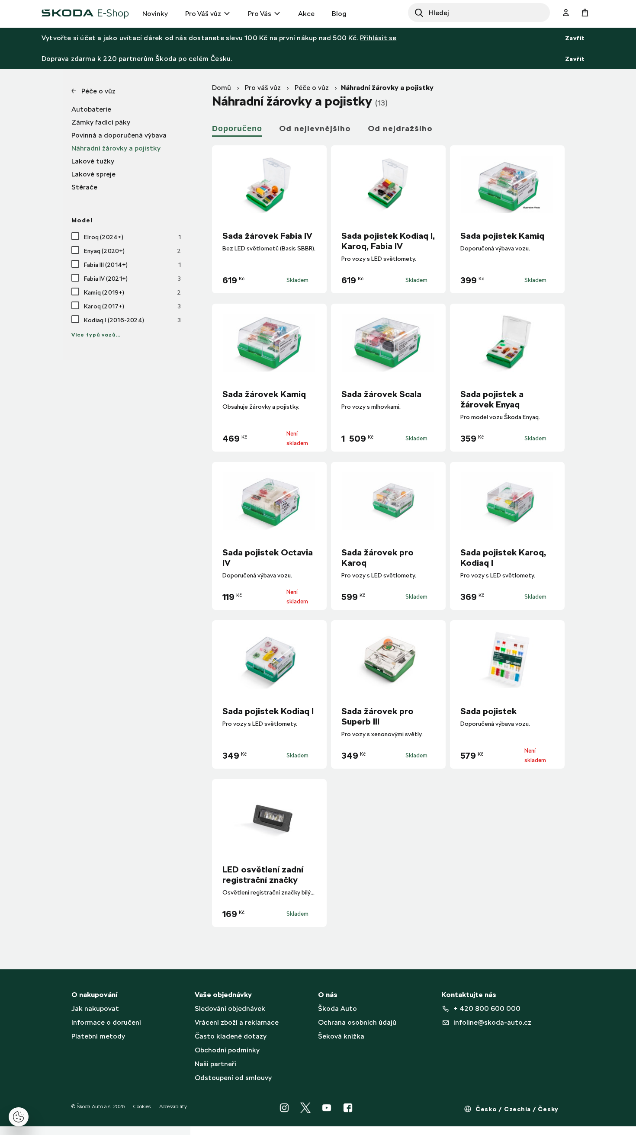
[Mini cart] (584, 12)
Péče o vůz (312, 87)
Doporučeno (237, 128)
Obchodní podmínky (227, 1050)
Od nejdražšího (400, 128)
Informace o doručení (106, 1022)
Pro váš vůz (263, 87)
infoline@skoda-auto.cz (492, 1022)
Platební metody (98, 1036)
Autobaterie (91, 109)
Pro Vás (259, 14)
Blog (339, 14)
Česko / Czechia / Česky (517, 1109)
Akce (306, 14)
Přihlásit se (378, 38)
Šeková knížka (341, 1036)
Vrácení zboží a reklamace (237, 1022)
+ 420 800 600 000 (486, 1008)
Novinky (155, 14)
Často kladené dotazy (231, 1036)
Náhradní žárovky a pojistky (116, 148)
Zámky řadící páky (100, 122)
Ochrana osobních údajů (357, 1022)
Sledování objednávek (230, 1008)
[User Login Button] (565, 12)
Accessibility (173, 1106)
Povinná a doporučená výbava (119, 135)
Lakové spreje (93, 174)
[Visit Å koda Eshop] (85, 13)
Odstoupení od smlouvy (233, 1078)
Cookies (142, 1106)
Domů (221, 87)
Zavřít (575, 38)
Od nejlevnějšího (315, 128)
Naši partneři (215, 1064)
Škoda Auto (337, 1008)
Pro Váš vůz (203, 14)
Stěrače (84, 187)
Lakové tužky (92, 161)
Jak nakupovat (95, 1008)
